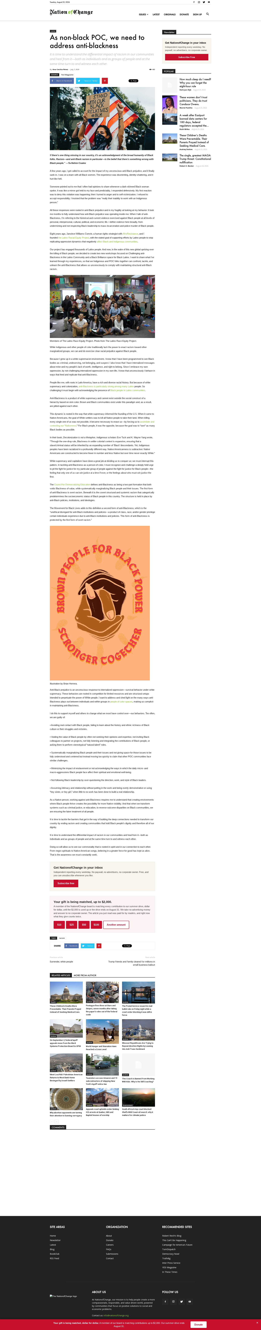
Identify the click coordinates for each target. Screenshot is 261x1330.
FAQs (108, 1249)
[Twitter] (204, 2)
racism (62, 938)
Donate (184, 14)
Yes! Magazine (67, 75)
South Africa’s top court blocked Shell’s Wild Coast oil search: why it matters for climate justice (137, 1112)
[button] (207, 14)
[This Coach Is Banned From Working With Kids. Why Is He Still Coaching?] (138, 1064)
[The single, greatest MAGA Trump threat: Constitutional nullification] (169, 157)
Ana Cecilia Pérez (60, 69)
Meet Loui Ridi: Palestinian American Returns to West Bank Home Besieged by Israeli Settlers (66, 1077)
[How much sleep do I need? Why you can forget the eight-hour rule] (169, 85)
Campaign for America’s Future (177, 1244)
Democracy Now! (170, 1253)
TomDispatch (169, 1249)
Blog (52, 1249)
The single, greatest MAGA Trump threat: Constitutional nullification (195, 159)
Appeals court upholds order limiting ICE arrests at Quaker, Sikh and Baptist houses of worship (102, 1112)
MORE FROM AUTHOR (85, 975)
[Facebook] (194, 2)
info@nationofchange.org (116, 1315)
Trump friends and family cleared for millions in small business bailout (131, 963)
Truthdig (166, 1258)
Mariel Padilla (186, 108)
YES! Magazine (169, 1267)
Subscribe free (66, 883)
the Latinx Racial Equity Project (73, 237)
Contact (110, 1258)
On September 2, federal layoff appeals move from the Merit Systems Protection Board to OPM (65, 1043)
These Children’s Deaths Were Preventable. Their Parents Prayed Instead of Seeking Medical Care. (65, 1009)
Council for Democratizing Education (72, 484)
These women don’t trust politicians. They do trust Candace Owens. (193, 100)
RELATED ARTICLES (61, 975)
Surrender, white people (61, 961)
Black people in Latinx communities (127, 390)
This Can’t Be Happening (174, 1240)
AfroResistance (130, 233)
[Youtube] (209, 2)
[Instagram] (199, 2)
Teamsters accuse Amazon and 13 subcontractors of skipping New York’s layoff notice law (101, 1081)
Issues (142, 14)
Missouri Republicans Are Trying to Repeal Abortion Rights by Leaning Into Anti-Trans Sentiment (137, 1046)
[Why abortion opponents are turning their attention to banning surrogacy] (66, 1099)
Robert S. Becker (187, 166)
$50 (84, 924)
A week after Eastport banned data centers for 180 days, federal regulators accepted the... (194, 120)
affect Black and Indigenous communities (117, 241)
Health (53, 1002)
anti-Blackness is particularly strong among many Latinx (106, 386)
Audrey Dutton (186, 149)
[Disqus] (102, 1171)
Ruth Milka (185, 129)
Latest (156, 14)
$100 (96, 924)
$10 (59, 924)
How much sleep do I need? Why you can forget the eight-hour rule (195, 82)
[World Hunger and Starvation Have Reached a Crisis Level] (102, 1031)
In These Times (169, 1271)
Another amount (116, 924)
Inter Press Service (171, 1262)
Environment (128, 1105)
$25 (72, 924)
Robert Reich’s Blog (171, 1235)
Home (53, 1235)
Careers (110, 1244)
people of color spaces (121, 701)
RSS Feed (54, 1258)
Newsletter (55, 1240)
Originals (170, 14)
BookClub (54, 1253)
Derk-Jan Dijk (185, 90)
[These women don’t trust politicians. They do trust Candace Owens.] (169, 106)
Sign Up (197, 14)
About (109, 1235)
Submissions (112, 1253)
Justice (53, 31)
